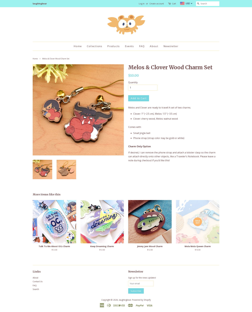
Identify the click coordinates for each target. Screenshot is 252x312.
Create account (156, 3)
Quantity (133, 82)
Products (113, 46)
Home (78, 46)
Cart (174, 3)
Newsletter (170, 46)
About (154, 46)
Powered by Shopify (141, 299)
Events (129, 46)
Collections (94, 46)
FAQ (142, 46)
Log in (142, 3)
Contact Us (38, 281)
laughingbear (125, 299)
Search (36, 289)
